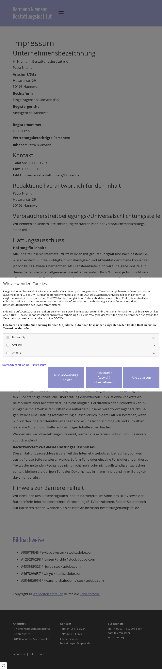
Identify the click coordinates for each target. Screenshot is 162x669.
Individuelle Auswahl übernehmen (104, 377)
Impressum (39, 365)
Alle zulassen (141, 377)
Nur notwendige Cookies (66, 377)
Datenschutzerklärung (15, 365)
